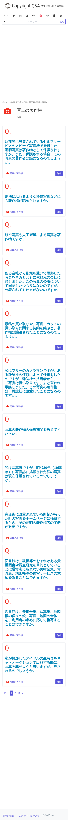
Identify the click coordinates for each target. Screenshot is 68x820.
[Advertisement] (34, 61)
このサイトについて (29, 815)
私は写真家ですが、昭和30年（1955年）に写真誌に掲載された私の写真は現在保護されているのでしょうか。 (33, 474)
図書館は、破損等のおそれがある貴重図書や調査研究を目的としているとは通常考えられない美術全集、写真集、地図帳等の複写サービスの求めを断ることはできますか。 (33, 569)
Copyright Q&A (37, 6)
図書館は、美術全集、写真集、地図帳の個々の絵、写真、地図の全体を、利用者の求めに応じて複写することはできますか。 (33, 618)
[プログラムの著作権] (48, 16)
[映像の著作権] (20, 16)
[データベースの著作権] (54, 16)
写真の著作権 (16, 173)
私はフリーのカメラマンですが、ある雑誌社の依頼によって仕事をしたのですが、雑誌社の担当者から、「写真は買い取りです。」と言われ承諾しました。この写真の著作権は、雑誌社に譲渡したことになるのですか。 (33, 383)
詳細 (59, 173)
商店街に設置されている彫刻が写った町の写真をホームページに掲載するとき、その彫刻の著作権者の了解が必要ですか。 (33, 520)
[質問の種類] (4, 22)
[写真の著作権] (41, 16)
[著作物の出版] (60, 16)
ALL (6, 15)
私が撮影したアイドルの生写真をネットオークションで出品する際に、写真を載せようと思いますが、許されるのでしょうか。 (33, 664)
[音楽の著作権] (13, 16)
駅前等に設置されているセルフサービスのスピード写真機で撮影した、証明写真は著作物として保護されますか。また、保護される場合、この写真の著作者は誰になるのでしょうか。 (33, 152)
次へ (20, 693)
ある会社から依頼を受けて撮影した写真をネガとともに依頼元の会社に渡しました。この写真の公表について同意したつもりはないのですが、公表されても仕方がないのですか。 (33, 281)
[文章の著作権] (34, 16)
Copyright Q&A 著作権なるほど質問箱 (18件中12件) (24, 102)
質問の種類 (8, 815)
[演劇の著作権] (27, 16)
